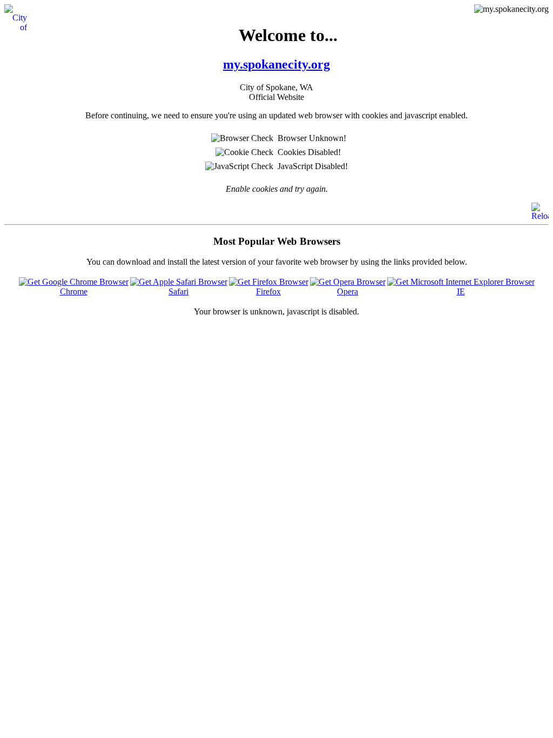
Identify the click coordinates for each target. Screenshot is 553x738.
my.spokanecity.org (276, 64)
